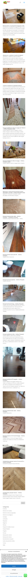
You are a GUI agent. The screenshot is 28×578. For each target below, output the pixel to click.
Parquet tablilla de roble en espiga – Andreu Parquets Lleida (13, 161)
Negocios (5, 523)
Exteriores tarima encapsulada (9, 512)
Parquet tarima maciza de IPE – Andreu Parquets (12, 255)
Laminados (5, 518)
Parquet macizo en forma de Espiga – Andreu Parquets (14, 436)
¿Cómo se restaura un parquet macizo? (12, 85)
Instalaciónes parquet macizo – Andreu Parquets (12, 493)
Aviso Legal (20, 576)
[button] (26, 551)
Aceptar (14, 566)
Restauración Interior (7, 537)
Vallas (4, 545)
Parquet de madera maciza (8, 527)
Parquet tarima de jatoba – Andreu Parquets (13, 279)
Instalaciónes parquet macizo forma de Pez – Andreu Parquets (14, 462)
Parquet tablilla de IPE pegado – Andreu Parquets (12, 380)
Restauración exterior (7, 535)
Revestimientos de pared (8, 539)
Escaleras (5, 508)
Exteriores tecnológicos (8, 514)
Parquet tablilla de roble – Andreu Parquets (13, 334)
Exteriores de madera (7, 510)
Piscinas (4, 533)
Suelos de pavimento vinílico (9, 541)
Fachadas (5, 516)
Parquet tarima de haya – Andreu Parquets (13, 304)
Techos (4, 543)
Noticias (4, 525)
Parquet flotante (6, 529)
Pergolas (5, 531)
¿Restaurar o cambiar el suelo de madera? (13, 55)
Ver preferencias (14, 573)
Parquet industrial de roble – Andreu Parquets (12, 411)
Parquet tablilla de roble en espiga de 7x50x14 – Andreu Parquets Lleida (14, 128)
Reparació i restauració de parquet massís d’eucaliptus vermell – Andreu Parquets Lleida (14, 192)
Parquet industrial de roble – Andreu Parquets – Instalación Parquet (12, 217)
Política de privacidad (13, 576)
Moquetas (5, 520)
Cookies (7, 576)
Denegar (14, 569)
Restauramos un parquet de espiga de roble (13, 25)
